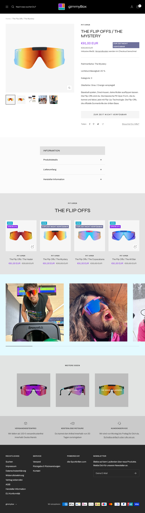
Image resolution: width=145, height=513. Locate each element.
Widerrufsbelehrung (15, 475)
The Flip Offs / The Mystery (55, 259)
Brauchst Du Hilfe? (130, 124)
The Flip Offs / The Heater (21, 259)
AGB (8, 484)
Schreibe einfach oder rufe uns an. (119, 437)
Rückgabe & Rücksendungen (46, 466)
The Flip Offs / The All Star (124, 259)
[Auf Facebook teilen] (89, 124)
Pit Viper (85, 25)
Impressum (11, 466)
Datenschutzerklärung (16, 471)
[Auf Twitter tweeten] (98, 124)
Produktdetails (50, 160)
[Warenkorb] (138, 7)
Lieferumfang (49, 169)
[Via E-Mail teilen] (103, 124)
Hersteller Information (53, 179)
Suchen (9, 462)
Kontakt (36, 471)
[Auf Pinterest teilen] (93, 124)
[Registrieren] (135, 473)
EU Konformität (13, 493)
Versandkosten (101, 51)
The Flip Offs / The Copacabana (89, 259)
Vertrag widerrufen (14, 480)
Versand (37, 462)
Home (8, 19)
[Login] (132, 7)
